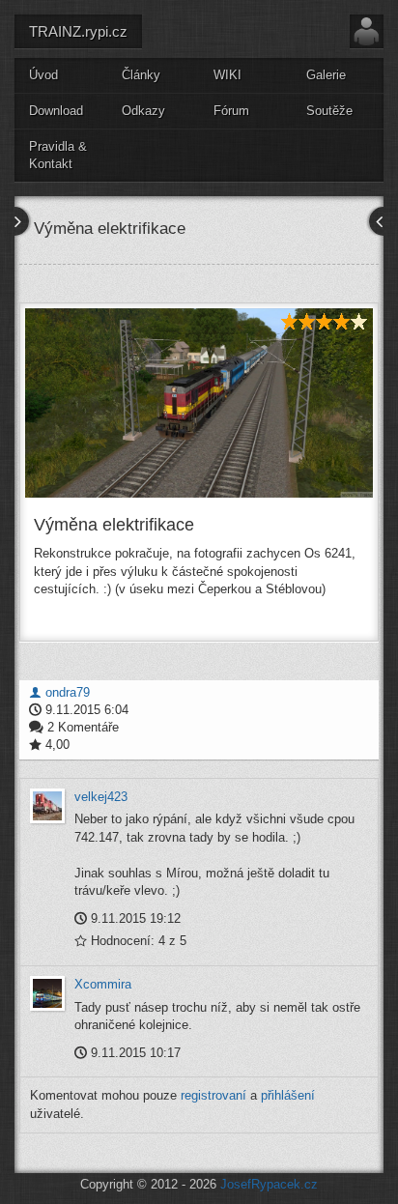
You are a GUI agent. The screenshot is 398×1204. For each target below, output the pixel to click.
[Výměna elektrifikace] (199, 403)
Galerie (326, 75)
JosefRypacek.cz (269, 1184)
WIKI (227, 75)
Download (56, 110)
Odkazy (143, 110)
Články (141, 75)
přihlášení (288, 1095)
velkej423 (101, 796)
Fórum (231, 110)
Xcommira (102, 984)
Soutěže (329, 110)
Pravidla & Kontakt (58, 155)
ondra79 (66, 692)
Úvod (43, 75)
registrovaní (213, 1095)
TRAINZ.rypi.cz (78, 31)
